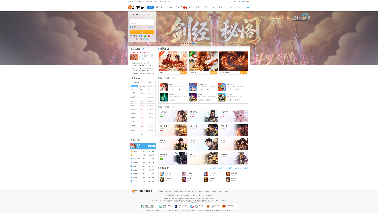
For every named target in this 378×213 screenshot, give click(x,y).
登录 (235, 1)
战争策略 (221, 168)
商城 (205, 7)
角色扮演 (213, 168)
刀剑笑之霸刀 (224, 72)
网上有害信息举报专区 (199, 206)
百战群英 (168, 178)
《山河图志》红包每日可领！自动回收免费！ (143, 73)
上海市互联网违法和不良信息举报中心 (150, 206)
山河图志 (132, 105)
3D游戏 (246, 168)
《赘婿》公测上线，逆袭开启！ (139, 52)
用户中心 (159, 7)
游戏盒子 (141, 1)
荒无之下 (135, 166)
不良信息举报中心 (183, 206)
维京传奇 (132, 130)
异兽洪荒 (132, 117)
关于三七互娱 (170, 195)
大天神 (132, 122)
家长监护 (209, 195)
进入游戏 (213, 72)
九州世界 (132, 97)
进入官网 (183, 72)
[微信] (145, 36)
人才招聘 (201, 195)
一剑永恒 (212, 173)
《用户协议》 (203, 198)
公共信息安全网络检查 (167, 206)
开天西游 (212, 178)
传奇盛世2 (234, 173)
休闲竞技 (238, 168)
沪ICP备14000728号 (178, 200)
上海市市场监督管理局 (214, 206)
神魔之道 (168, 173)
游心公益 (179, 195)
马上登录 (142, 32)
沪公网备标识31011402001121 (230, 206)
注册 (238, 1)
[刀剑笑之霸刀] (233, 61)
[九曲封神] (203, 61)
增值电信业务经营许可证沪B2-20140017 (193, 200)
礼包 (198, 7)
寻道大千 (229, 94)
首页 (150, 7)
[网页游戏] (136, 7)
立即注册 (145, 39)
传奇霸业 (132, 93)
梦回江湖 (132, 126)
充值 (190, 7)
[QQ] (140, 36)
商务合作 (186, 195)
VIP (213, 7)
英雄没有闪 (136, 173)
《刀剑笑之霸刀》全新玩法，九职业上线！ (142, 70)
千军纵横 (190, 178)
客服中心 (194, 195)
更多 (144, 49)
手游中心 (179, 7)
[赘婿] (189, 38)
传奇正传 (132, 109)
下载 (172, 89)
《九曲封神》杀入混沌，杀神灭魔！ (140, 63)
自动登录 (134, 27)
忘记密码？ (151, 27)
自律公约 (149, 1)
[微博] (149, 36)
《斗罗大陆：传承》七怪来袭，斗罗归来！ (142, 65)
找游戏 (169, 7)
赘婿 (161, 72)
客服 (220, 7)
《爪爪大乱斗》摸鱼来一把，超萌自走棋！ (142, 68)
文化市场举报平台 (180, 198)
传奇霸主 (234, 178)
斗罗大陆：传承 (137, 155)
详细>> (144, 59)
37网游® (166, 198)
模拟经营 (229, 168)
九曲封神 (193, 72)
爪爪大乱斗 (136, 162)
